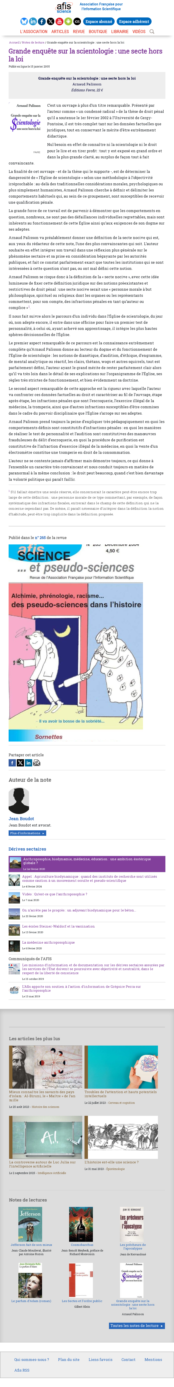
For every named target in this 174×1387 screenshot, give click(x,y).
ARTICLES (60, 31)
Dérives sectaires (27, 849)
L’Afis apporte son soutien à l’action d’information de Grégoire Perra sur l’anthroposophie (81, 988)
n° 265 (40, 537)
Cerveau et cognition (121, 1102)
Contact (128, 1359)
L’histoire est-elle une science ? (112, 1162)
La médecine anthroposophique (48, 942)
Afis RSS (21, 1370)
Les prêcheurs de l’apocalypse (133, 1246)
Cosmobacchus (82, 1245)
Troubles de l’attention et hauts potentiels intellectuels (121, 1094)
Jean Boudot (21, 818)
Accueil (14, 42)
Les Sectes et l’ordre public (82, 1301)
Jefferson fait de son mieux (31, 1245)
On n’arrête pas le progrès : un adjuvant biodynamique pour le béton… (79, 910)
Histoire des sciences (45, 1107)
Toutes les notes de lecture (135, 1325)
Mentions (153, 1359)
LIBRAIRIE (119, 31)
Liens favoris (100, 1359)
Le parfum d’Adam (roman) (31, 1301)
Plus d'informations (25, 833)
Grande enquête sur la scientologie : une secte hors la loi (133, 1304)
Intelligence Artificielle (52, 1173)
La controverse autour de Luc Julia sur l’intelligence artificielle (42, 1164)
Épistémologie (115, 1169)
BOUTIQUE (98, 31)
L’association (33, 31)
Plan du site (69, 1359)
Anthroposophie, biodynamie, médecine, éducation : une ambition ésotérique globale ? (87, 861)
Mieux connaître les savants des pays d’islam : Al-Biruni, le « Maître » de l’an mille (42, 1096)
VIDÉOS (139, 31)
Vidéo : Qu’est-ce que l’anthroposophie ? (54, 894)
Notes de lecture (33, 42)
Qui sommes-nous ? (31, 1359)
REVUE (79, 31)
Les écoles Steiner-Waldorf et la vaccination (58, 926)
